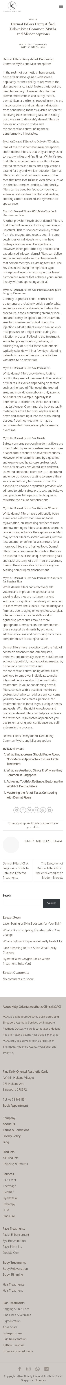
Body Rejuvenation (15, 1268)
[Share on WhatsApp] (16, 810)
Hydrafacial (10, 1198)
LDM (6, 1210)
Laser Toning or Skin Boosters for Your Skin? (32, 923)
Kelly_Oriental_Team (33, 46)
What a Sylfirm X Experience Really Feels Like (32, 941)
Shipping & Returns (15, 1164)
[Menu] (61, 6)
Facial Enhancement (16, 1234)
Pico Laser (9, 1180)
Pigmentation (12, 1321)
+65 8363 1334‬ (17, 1099)
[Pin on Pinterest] (43, 810)
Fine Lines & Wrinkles (17, 1315)
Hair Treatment (13, 1290)
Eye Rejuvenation (14, 1241)
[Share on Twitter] (30, 810)
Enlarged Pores (12, 1333)
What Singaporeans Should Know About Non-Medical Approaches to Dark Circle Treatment (33, 759)
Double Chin (11, 1252)
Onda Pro (9, 1216)
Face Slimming (12, 1246)
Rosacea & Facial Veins (18, 1351)
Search (7, 895)
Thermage (9, 1186)
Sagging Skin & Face (16, 1309)
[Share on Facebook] (23, 810)
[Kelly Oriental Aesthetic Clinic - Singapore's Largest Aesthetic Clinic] (21, 6)
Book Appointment (15, 1105)
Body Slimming (13, 1274)
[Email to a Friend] (36, 810)
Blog (6, 1142)
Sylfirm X (8, 1192)
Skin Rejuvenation (15, 1339)
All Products (11, 1158)
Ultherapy (9, 1204)
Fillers (33, 19)
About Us (9, 1124)
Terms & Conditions (16, 1130)
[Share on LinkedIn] (50, 810)
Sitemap (40, 1380)
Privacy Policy (12, 1136)
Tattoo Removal (13, 1345)
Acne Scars (10, 1327)
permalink (32, 827)
